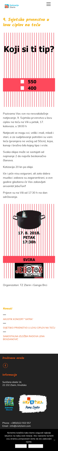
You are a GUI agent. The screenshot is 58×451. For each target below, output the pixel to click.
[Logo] (12, 5)
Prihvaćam (21, 446)
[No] (54, 440)
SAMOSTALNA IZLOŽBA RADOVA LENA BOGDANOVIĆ (24, 337)
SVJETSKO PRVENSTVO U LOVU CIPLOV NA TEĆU (29, 328)
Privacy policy (35, 446)
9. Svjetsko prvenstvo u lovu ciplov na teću (26, 22)
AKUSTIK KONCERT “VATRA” (18, 319)
